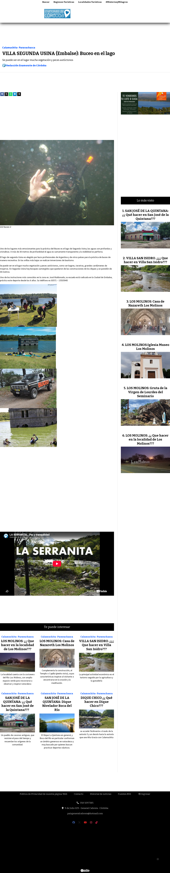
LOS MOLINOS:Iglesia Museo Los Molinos (147, 347)
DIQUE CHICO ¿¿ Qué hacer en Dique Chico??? (96, 702)
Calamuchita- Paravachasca (18, 47)
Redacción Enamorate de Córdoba (26, 65)
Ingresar (145, 794)
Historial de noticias (100, 794)
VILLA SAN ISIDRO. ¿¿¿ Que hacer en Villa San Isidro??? (96, 645)
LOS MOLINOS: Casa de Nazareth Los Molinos (57, 643)
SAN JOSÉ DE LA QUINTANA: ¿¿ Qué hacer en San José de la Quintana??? (17, 704)
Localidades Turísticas (90, 2)
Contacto (78, 794)
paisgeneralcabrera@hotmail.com (85, 813)
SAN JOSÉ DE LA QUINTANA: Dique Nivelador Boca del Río (57, 704)
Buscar (46, 2)
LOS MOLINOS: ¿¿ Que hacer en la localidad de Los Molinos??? (17, 645)
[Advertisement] (124, 13)
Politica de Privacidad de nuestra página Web (43, 794)
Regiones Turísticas (64, 2)
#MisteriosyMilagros (117, 2)
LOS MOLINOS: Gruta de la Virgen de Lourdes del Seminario (147, 392)
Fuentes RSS (124, 794)
